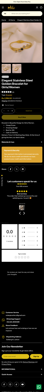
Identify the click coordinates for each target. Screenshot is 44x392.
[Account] (37, 7)
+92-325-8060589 (12, 322)
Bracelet (9, 95)
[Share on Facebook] (10, 169)
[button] (20, 213)
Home (4, 20)
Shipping (4, 101)
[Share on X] (16, 169)
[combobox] (22, 13)
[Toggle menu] (3, 7)
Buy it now (22, 117)
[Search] (39, 13)
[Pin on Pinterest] (22, 169)
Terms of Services (29, 362)
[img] (6, 92)
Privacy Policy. (6, 364)
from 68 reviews (22, 186)
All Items (12, 20)
